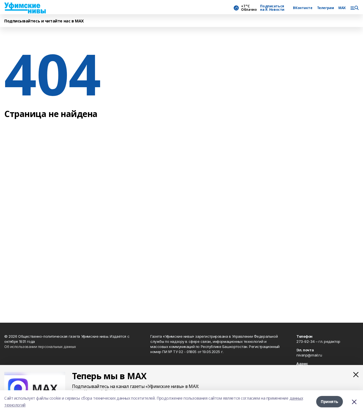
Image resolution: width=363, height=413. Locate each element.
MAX (342, 8)
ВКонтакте (302, 8)
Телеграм (325, 8)
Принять (329, 401)
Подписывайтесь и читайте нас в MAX (44, 21)
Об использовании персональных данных (40, 346)
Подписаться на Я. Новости (272, 8)
